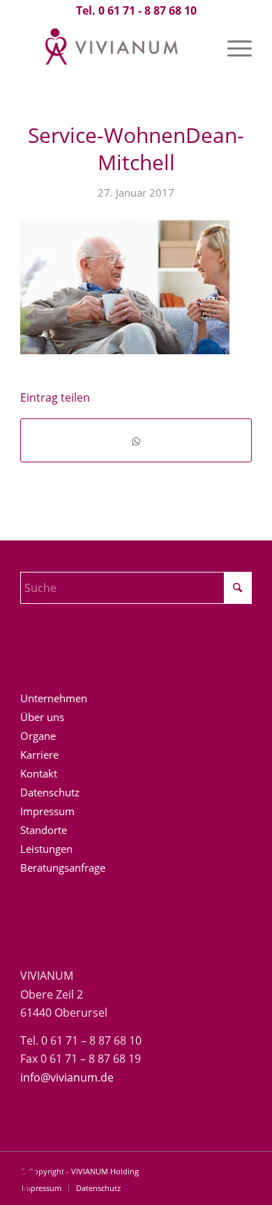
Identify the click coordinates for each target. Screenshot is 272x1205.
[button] (25, 1180)
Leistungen (46, 849)
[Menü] (232, 48)
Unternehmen (53, 698)
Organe (38, 736)
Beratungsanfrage (62, 867)
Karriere (39, 754)
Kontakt (38, 773)
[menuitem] (232, 48)
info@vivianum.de (67, 1077)
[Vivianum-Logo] (112, 48)
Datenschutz (50, 792)
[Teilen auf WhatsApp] (136, 440)
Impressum (47, 811)
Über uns (42, 717)
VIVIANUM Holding (105, 1171)
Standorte (43, 830)
